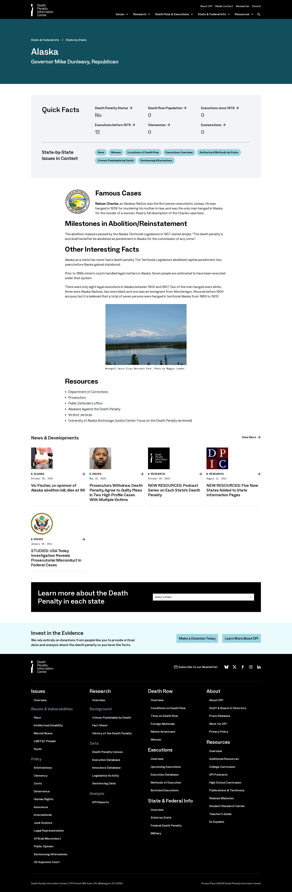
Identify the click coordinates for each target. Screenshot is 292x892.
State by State (76, 40)
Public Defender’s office (85, 403)
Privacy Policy (218, 731)
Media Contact (224, 6)
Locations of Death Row (143, 152)
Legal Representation (49, 830)
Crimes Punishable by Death (116, 160)
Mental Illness (43, 733)
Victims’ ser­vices (80, 415)
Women (116, 152)
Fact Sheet (99, 725)
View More (249, 437)
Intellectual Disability (48, 725)
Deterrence (42, 791)
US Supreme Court (47, 862)
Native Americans (163, 731)
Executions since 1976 (218, 108)
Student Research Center (227, 806)
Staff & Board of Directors (227, 708)
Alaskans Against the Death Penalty (94, 409)
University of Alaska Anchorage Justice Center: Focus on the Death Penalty (122, 420)
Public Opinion (43, 846)
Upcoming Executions (166, 767)
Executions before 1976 (113, 125)
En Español (216, 822)
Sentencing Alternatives (156, 160)
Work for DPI (218, 724)
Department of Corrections (88, 392)
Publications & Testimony (226, 790)
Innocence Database (106, 768)
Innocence (41, 807)
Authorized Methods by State (219, 152)
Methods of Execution (166, 782)
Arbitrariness (43, 768)
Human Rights (43, 799)
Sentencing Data (104, 783)
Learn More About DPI (241, 638)
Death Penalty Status (111, 108)
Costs (38, 783)
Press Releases (219, 716)
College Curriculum (222, 767)
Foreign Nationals (163, 724)
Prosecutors (77, 397)
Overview (40, 700)
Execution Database (106, 760)
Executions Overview (179, 152)
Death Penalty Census (107, 752)
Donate (256, 6)
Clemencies (157, 125)
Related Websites (221, 798)
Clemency (40, 775)
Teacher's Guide (220, 814)
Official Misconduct (47, 838)
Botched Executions (165, 790)
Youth (38, 749)
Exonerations (211, 125)
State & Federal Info (45, 40)
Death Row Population (165, 108)
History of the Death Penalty (112, 733)
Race (101, 152)
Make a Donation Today (197, 638)
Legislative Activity (105, 775)
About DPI (206, 6)
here (200, 213)
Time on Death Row (164, 716)
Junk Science (43, 823)
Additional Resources (224, 759)
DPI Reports (100, 802)
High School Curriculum (225, 782)
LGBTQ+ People (45, 741)
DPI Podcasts (218, 774)
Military (156, 833)
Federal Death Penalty (166, 825)
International (43, 815)
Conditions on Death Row (168, 708)
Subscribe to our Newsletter (198, 667)
